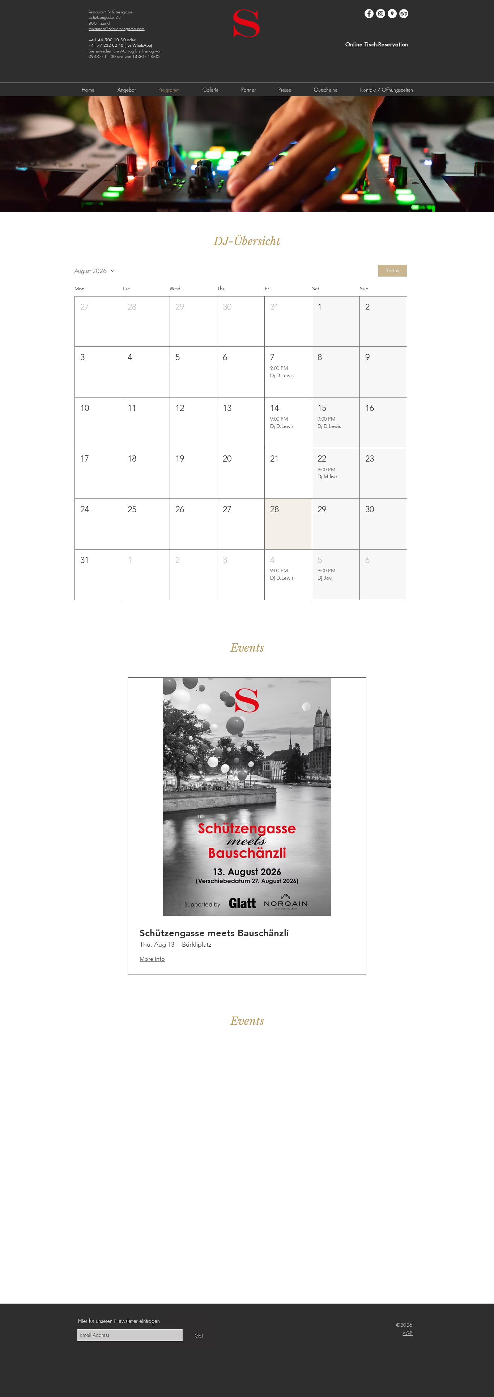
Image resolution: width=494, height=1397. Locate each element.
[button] (98, 321)
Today (392, 270)
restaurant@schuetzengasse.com (117, 28)
